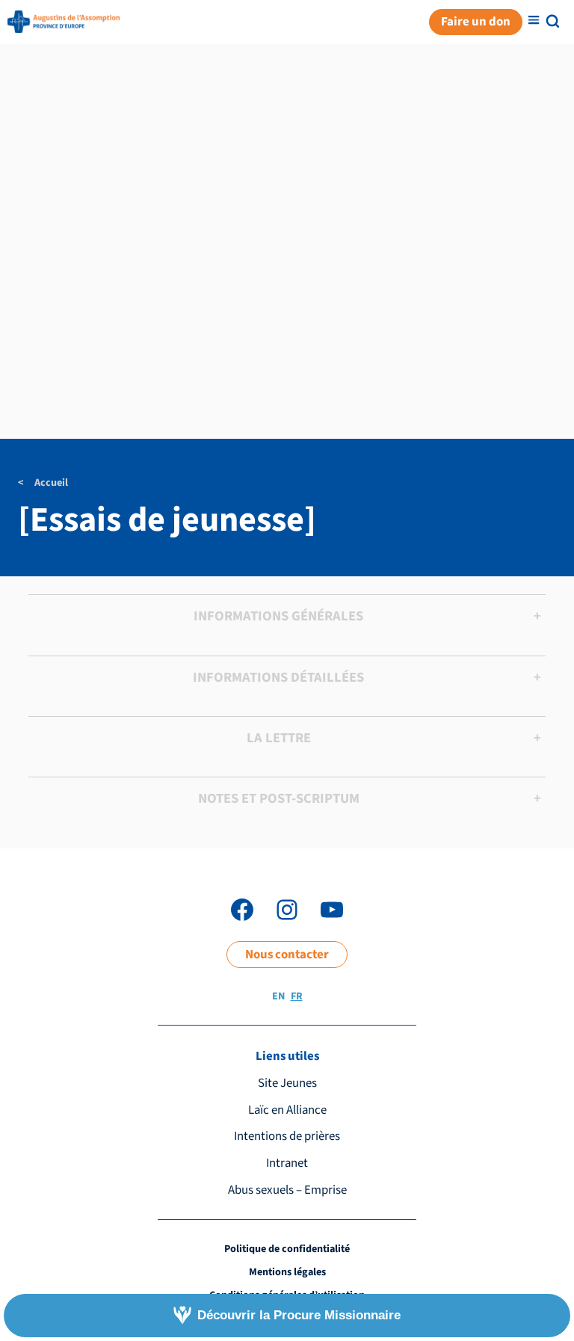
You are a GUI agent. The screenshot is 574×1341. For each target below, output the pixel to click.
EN (278, 996)
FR (297, 996)
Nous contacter (287, 955)
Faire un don (475, 22)
